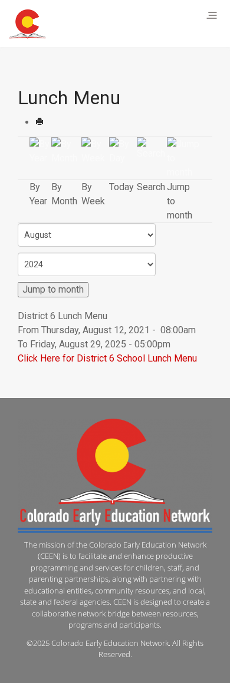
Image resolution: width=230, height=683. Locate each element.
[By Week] (95, 150)
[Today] (123, 150)
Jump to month (53, 289)
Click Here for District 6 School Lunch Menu (107, 358)
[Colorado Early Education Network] (27, 24)
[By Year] (40, 150)
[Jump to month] (184, 157)
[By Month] (66, 150)
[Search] (152, 148)
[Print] (39, 122)
